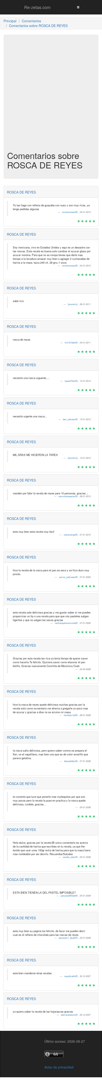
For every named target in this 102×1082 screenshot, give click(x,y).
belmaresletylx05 (69, 1014)
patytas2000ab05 (69, 895)
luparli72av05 (71, 381)
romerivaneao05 (70, 212)
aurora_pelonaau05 (68, 577)
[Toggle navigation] (78, 7)
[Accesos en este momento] (64, 1054)
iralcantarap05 (71, 534)
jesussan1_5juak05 (68, 937)
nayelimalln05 (71, 976)
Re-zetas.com (37, 7)
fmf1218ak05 (71, 342)
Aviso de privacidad (59, 1067)
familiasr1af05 (71, 715)
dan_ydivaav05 (70, 419)
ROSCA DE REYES (21, 192)
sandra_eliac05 (70, 857)
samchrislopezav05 (68, 496)
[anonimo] (73, 304)
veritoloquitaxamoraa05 (66, 623)
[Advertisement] (51, 95)
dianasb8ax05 (71, 761)
